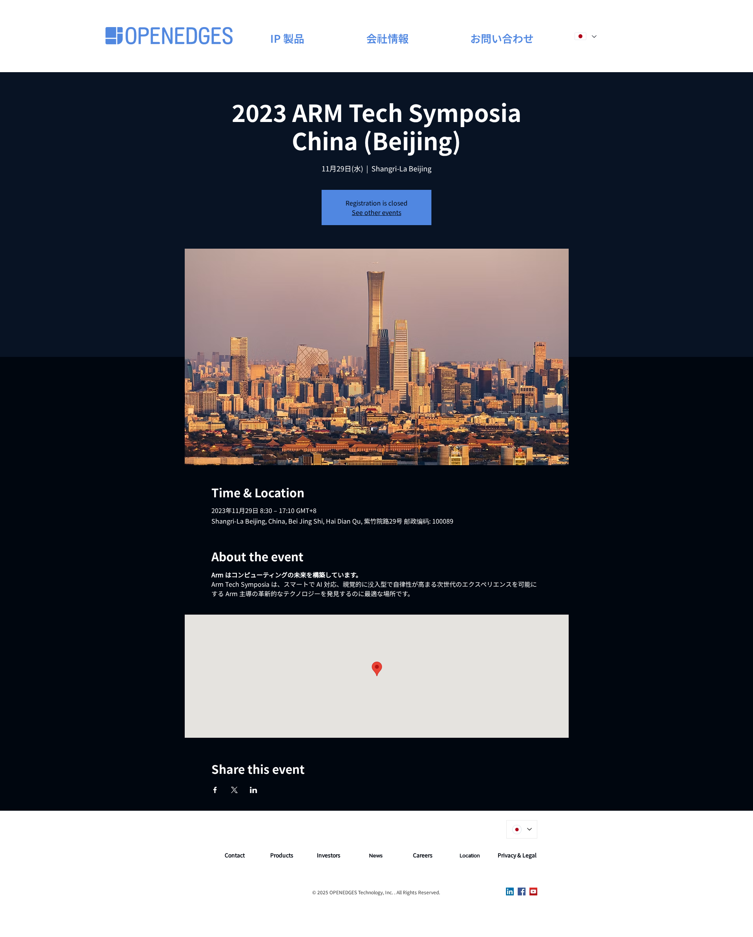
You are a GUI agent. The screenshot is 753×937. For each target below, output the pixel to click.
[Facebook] (522, 891)
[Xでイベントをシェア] (234, 790)
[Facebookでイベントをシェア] (215, 790)
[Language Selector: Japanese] (585, 36)
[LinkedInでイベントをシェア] (253, 790)
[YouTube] (533, 891)
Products (281, 855)
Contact (235, 855)
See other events (376, 212)
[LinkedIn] (510, 891)
